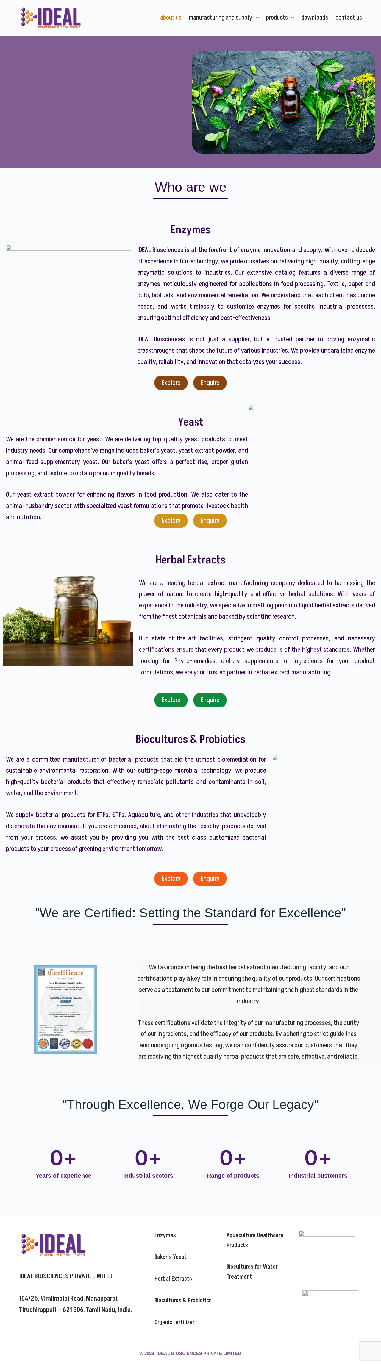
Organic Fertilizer (174, 1322)
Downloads (314, 17)
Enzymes (165, 1235)
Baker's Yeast (170, 1257)
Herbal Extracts (173, 1279)
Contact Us (348, 17)
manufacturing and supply (220, 17)
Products (277, 17)
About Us (170, 17)
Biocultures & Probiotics (183, 1300)
